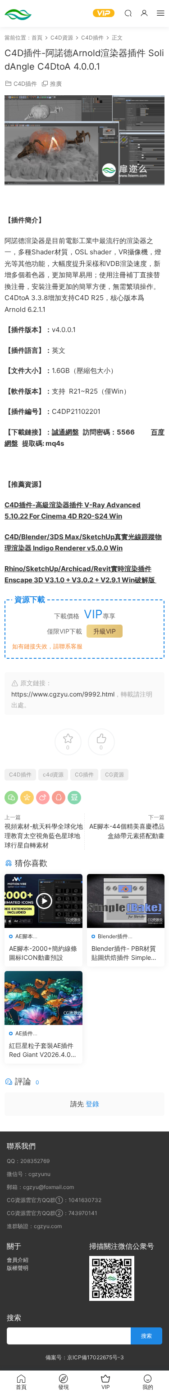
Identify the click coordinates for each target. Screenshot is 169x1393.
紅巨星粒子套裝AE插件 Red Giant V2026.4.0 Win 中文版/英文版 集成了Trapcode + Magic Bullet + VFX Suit (42, 1050)
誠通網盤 (65, 432)
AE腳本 (24, 936)
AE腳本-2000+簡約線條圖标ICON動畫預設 (43, 953)
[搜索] (128, 13)
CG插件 (84, 774)
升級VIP (104, 631)
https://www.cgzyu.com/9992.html (62, 694)
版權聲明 (17, 1267)
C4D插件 (25, 83)
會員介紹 (17, 1259)
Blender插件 (113, 936)
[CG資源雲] (18, 13)
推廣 (56, 83)
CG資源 (114, 774)
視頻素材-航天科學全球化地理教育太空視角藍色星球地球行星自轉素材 (44, 835)
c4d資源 (53, 774)
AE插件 (24, 1033)
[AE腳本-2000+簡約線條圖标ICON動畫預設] (43, 901)
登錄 (92, 1104)
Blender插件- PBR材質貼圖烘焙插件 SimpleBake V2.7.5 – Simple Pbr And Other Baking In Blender (125, 953)
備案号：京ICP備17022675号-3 (85, 1357)
